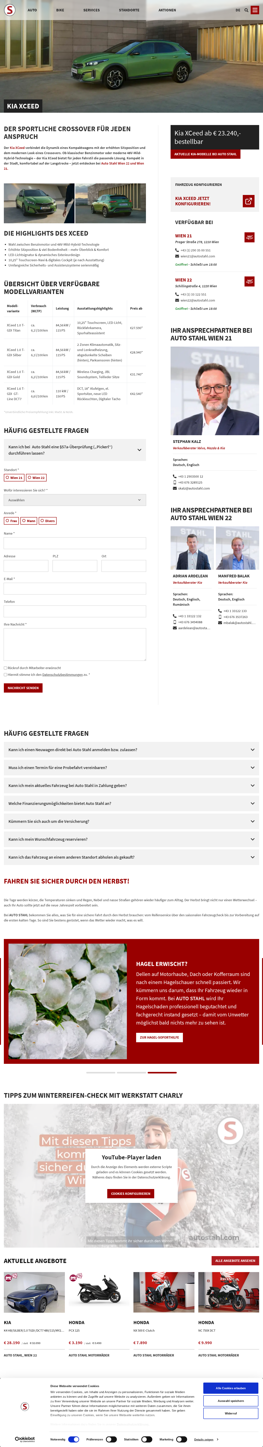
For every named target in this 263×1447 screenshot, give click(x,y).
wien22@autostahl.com (198, 300)
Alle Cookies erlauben (231, 1388)
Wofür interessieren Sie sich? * (26, 490)
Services (91, 10)
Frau (13, 521)
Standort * (11, 470)
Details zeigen (203, 1439)
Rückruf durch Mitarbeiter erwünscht (34, 668)
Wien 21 (16, 477)
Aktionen (167, 10)
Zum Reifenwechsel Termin (163, 1029)
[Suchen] (246, 10)
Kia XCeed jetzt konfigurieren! (193, 201)
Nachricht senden (23, 688)
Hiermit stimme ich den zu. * (49, 674)
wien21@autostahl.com (198, 256)
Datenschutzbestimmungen (62, 674)
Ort (104, 556)
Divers (50, 521)
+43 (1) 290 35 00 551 (196, 250)
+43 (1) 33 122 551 (193, 294)
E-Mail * (9, 579)
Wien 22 (39, 477)
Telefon (9, 601)
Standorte (129, 10)
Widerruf (231, 1413)
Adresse (9, 556)
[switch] (111, 1440)
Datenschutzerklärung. (133, 1424)
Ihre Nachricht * (15, 624)
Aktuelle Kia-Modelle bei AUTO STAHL (205, 154)
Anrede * (10, 513)
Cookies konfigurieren (130, 1193)
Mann (31, 521)
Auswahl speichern (231, 1400)
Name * (9, 533)
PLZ (55, 556)
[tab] (100, 1072)
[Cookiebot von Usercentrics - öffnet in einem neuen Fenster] (25, 1439)
